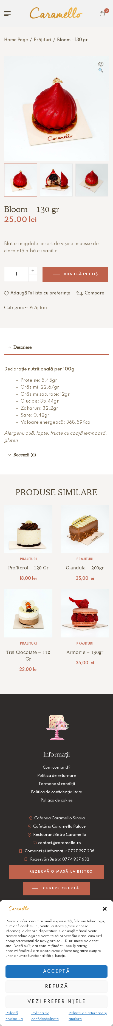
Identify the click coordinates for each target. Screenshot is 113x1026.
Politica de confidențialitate (45, 1016)
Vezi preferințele (56, 1001)
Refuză (56, 986)
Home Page (16, 40)
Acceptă (56, 971)
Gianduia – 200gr (84, 567)
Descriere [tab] (22, 347)
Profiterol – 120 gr (28, 567)
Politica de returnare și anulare (88, 1016)
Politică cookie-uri (14, 1016)
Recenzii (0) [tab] (24, 454)
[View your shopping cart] (102, 13)
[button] (105, 909)
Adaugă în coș (81, 274)
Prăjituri (42, 40)
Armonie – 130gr (84, 652)
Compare (94, 293)
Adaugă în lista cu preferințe (40, 293)
